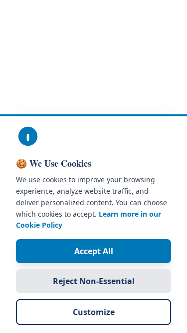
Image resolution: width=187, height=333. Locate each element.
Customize (94, 312)
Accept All (93, 251)
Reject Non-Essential (94, 281)
